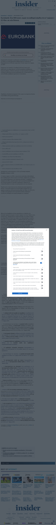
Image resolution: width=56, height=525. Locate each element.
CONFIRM (20, 293)
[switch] (41, 251)
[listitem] (28, 249)
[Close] (47, 230)
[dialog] (28, 262)
